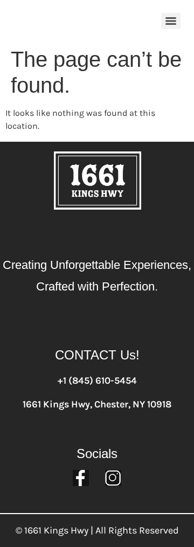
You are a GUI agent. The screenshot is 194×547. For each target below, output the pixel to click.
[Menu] (171, 21)
